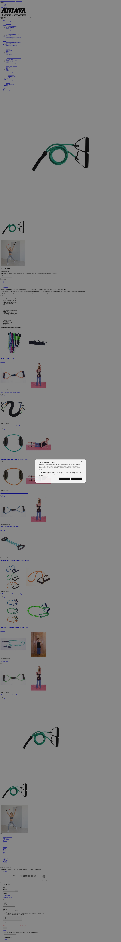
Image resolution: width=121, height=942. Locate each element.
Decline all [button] (64, 478)
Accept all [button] (76, 478)
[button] (46, 479)
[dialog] (60, 471)
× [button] (83, 461)
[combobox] (82, 461)
